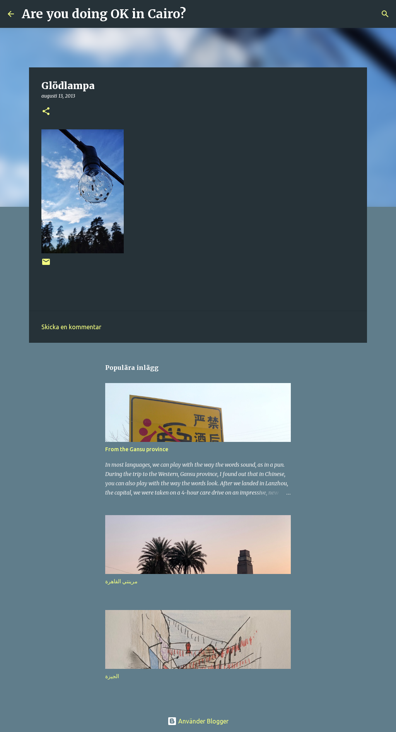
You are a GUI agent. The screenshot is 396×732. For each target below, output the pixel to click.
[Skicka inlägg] (46, 264)
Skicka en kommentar (71, 326)
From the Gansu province (136, 449)
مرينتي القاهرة (121, 581)
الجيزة (112, 676)
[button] (46, 112)
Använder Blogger (203, 721)
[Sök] (196, 14)
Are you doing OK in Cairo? (104, 14)
